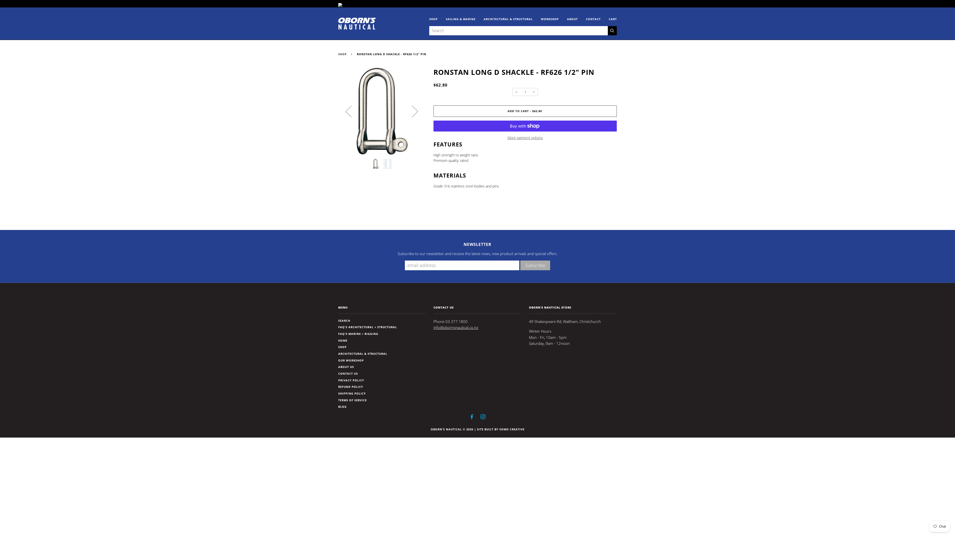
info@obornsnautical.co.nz (455, 327)
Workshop (550, 19)
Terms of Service (352, 400)
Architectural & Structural (508, 19)
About (572, 19)
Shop (433, 19)
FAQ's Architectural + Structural (367, 327)
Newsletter (477, 244)
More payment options (525, 137)
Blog (342, 406)
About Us (346, 367)
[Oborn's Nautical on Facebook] (472, 417)
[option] (382, 111)
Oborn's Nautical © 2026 (452, 429)
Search (344, 320)
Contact (593, 19)
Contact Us (348, 373)
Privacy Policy (351, 380)
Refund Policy (350, 387)
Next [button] (412, 111)
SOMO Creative (512, 429)
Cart (613, 19)
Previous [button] (351, 111)
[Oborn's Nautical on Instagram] (483, 417)
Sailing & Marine (461, 19)
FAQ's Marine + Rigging (358, 334)
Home (342, 340)
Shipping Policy (352, 393)
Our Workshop (351, 360)
